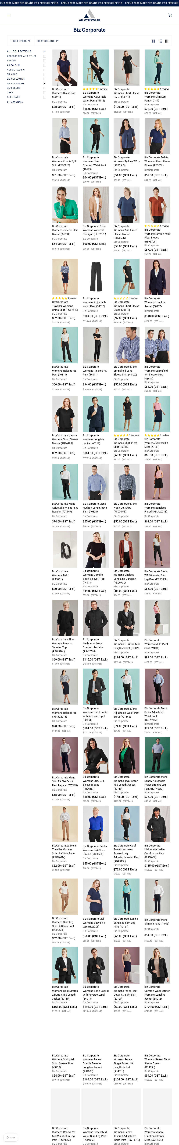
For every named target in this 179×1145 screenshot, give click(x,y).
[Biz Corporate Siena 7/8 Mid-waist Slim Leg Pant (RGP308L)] (157, 549)
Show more (15, 101)
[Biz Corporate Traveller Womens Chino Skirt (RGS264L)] (65, 277)
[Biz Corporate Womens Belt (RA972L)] (65, 549)
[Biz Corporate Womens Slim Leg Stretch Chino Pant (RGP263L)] (65, 897)
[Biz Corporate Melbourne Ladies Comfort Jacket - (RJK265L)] (157, 824)
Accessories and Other (22, 56)
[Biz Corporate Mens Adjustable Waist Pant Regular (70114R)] (65, 482)
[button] (90, 89)
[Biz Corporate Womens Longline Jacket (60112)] (95, 414)
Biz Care (12, 74)
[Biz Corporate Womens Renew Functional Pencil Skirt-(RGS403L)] (157, 1106)
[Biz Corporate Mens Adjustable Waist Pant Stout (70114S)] (126, 687)
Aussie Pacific (16, 70)
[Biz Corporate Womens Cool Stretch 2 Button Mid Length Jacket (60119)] (65, 965)
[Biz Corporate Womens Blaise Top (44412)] (65, 68)
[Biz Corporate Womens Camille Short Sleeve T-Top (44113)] (95, 549)
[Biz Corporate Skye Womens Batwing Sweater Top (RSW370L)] (65, 618)
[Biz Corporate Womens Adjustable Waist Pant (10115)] (95, 68)
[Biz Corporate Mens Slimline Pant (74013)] (157, 897)
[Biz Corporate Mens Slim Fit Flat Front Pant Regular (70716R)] (65, 755)
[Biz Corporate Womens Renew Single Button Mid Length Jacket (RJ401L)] (126, 1034)
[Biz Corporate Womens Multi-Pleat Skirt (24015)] (157, 618)
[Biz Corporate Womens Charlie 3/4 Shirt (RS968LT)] (65, 136)
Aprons (11, 60)
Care (10, 92)
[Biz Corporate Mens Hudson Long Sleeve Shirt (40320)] (95, 482)
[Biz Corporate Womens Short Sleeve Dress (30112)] (126, 277)
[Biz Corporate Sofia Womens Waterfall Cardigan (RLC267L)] (95, 205)
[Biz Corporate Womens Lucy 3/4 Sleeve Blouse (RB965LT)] (95, 755)
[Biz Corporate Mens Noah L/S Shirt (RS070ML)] (126, 482)
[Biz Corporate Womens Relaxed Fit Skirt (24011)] (65, 687)
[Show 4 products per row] (167, 41)
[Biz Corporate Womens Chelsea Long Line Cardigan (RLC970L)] (126, 549)
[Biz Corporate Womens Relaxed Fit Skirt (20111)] (157, 414)
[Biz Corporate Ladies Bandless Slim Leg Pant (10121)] (126, 897)
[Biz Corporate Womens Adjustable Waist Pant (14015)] (95, 277)
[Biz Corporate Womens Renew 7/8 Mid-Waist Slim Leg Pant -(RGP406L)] (65, 1106)
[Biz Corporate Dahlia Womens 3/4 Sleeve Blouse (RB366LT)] (95, 824)
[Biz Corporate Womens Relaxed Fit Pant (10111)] (65, 345)
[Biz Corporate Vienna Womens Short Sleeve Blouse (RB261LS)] (65, 414)
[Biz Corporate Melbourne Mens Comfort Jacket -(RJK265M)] (95, 618)
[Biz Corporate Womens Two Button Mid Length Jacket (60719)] (126, 755)
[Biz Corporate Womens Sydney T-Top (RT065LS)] (126, 136)
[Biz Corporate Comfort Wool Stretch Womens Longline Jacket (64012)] (157, 965)
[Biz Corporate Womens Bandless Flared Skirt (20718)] (157, 482)
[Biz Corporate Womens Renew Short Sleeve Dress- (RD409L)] (157, 1034)
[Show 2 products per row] (153, 41)
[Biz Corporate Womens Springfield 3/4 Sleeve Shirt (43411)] (157, 345)
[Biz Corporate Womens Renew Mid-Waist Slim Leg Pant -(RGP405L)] (95, 1106)
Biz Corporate (16, 83)
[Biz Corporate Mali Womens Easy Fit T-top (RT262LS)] (95, 897)
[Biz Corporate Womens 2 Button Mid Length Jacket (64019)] (126, 618)
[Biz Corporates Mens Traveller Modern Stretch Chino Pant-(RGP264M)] (65, 824)
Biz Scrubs (13, 88)
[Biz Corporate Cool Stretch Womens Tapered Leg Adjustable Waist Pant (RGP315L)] (126, 824)
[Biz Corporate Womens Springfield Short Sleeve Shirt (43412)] (65, 1034)
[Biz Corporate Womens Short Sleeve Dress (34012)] (126, 68)
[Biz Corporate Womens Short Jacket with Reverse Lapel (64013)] (95, 965)
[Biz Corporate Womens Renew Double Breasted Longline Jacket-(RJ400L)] (95, 1034)
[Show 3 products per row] (160, 41)
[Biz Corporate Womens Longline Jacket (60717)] (157, 277)
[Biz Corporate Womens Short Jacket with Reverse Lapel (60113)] (95, 687)
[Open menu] (12, 15)
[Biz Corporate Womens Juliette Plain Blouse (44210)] (65, 205)
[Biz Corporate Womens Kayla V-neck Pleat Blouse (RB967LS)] (157, 205)
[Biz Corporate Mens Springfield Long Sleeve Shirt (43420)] (126, 345)
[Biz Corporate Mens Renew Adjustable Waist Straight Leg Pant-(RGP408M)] (157, 755)
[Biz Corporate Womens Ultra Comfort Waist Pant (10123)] (95, 136)
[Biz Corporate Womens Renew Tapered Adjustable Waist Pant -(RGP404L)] (126, 1106)
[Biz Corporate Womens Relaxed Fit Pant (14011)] (95, 345)
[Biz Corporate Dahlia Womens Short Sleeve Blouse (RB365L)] (157, 136)
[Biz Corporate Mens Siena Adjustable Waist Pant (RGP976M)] (157, 687)
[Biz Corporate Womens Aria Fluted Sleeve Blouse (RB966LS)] (126, 205)
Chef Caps (13, 97)
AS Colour (13, 65)
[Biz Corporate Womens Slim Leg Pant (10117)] (157, 68)
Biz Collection (16, 79)
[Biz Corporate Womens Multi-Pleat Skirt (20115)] (126, 414)
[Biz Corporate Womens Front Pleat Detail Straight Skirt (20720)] (126, 965)
